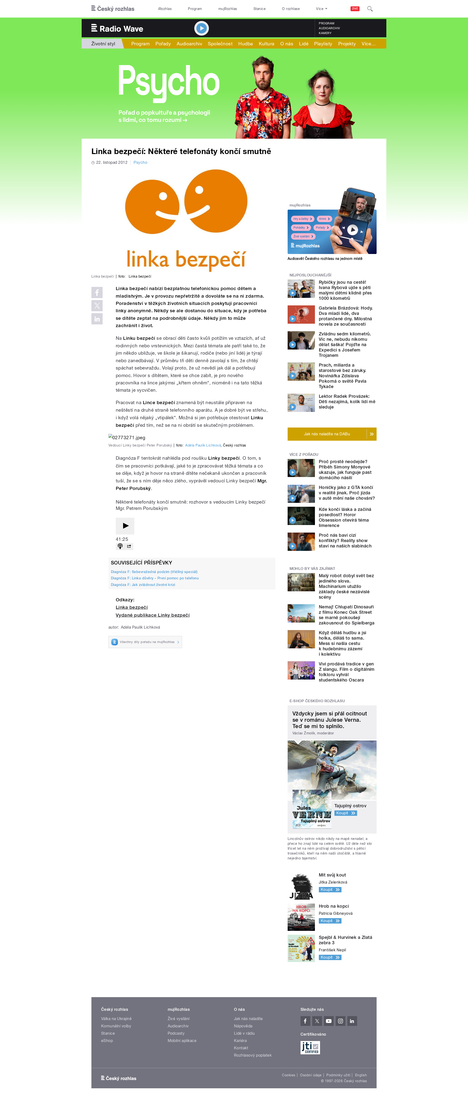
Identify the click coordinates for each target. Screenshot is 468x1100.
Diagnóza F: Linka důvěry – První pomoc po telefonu (155, 578)
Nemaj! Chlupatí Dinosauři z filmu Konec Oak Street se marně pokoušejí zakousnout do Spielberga (347, 614)
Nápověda (243, 1026)
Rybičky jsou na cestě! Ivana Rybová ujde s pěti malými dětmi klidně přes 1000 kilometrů (345, 290)
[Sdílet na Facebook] (97, 292)
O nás (286, 43)
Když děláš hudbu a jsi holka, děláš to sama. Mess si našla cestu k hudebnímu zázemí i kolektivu (342, 643)
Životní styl (103, 43)
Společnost (220, 43)
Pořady (163, 43)
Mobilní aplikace (182, 1040)
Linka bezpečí (132, 607)
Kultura (266, 43)
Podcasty (176, 1033)
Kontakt (241, 1048)
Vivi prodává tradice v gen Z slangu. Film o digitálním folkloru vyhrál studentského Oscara (347, 671)
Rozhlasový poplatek (253, 1055)
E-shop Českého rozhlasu (317, 701)
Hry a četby (300, 219)
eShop (107, 1040)
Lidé (303, 43)
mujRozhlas (227, 9)
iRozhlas (165, 9)
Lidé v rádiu (244, 1033)
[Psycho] (234, 94)
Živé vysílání (301, 236)
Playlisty (323, 43)
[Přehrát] (125, 526)
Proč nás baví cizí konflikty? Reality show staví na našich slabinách (345, 540)
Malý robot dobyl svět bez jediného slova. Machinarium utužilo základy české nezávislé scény (346, 586)
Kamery (325, 33)
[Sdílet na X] (97, 305)
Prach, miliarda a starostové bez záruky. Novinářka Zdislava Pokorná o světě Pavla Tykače (342, 375)
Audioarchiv (329, 28)
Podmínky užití (338, 1075)
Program (195, 9)
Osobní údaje (311, 1075)
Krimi (322, 219)
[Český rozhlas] (112, 9)
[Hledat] (370, 9)
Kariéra (240, 1040)
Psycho (140, 162)
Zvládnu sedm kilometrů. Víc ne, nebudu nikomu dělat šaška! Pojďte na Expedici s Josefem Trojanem (345, 344)
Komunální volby (116, 1026)
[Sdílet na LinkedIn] (97, 318)
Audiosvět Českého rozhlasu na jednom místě (325, 259)
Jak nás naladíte (248, 1018)
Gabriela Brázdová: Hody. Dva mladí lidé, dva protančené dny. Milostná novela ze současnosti (346, 316)
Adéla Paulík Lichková (203, 445)
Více (369, 43)
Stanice (260, 9)
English (361, 1075)
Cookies (288, 1075)
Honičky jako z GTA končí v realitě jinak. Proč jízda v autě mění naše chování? (347, 493)
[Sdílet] (129, 546)
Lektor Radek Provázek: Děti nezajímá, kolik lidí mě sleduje (347, 401)
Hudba (245, 43)
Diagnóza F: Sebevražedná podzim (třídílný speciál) (154, 572)
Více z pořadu (304, 454)
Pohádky (299, 227)
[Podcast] (120, 546)
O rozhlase (291, 9)
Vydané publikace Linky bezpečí (153, 615)
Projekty (347, 43)
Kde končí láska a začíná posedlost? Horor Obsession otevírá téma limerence (345, 517)
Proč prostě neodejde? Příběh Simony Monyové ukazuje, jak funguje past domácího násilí (345, 469)
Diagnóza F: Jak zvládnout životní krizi (143, 585)
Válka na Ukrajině (116, 1018)
